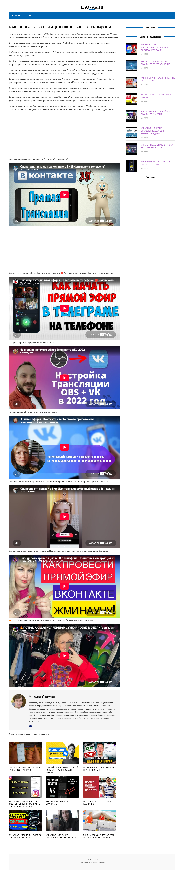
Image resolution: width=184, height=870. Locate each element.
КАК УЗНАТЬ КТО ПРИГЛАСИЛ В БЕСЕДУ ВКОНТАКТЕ (155, 163)
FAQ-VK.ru (92, 7)
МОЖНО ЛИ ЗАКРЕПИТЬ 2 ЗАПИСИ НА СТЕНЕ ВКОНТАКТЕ (157, 146)
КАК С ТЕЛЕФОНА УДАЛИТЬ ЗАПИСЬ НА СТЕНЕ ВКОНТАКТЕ (158, 79)
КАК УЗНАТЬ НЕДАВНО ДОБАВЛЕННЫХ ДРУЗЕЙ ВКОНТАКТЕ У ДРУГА (152, 131)
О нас (28, 15)
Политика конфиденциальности (92, 862)
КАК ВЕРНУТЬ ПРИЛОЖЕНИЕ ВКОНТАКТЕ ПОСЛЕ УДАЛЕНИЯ (155, 62)
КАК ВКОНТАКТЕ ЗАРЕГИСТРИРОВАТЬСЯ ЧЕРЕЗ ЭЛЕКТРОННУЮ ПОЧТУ (155, 47)
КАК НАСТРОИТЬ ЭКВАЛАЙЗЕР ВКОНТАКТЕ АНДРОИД (155, 112)
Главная (16, 15)
